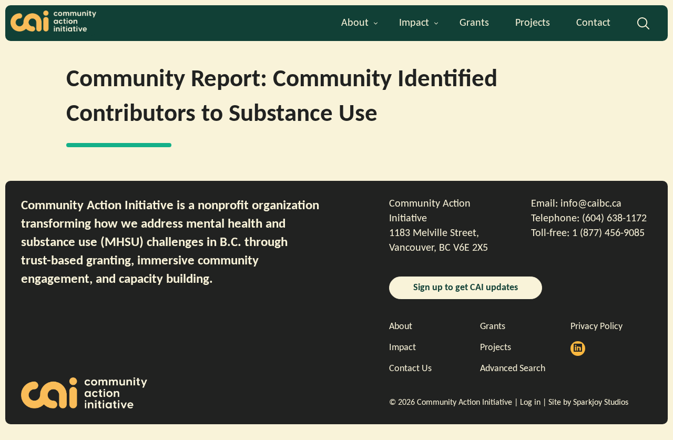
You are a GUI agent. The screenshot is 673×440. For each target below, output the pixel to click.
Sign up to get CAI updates (465, 288)
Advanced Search (643, 27)
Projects (532, 23)
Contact (593, 23)
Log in (530, 402)
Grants (474, 23)
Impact (414, 23)
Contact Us (410, 369)
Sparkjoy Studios (600, 402)
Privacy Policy (596, 327)
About (355, 23)
